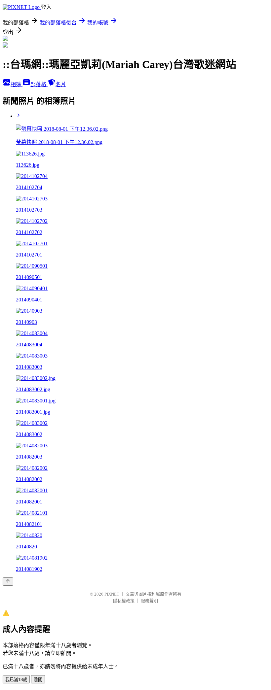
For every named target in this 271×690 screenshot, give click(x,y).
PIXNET (111, 594)
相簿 (16, 84)
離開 (38, 679)
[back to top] (8, 581)
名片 (61, 84)
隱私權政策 (124, 600)
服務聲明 (149, 600)
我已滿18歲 (16, 679)
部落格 (39, 84)
